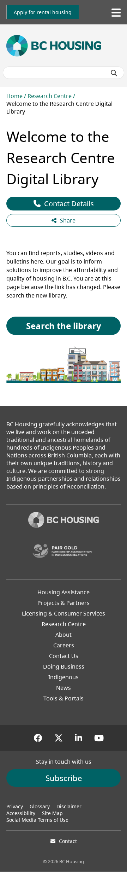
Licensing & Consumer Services (63, 613)
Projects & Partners (63, 603)
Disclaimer (68, 806)
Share (67, 220)
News (63, 688)
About (63, 635)
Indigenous (63, 677)
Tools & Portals (63, 698)
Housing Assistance (63, 592)
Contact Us (63, 656)
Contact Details (69, 203)
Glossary (40, 806)
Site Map (52, 813)
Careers (63, 645)
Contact (68, 841)
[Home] (63, 521)
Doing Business (63, 666)
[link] (42, 12)
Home (14, 96)
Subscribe (64, 778)
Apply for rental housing (43, 12)
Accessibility (20, 813)
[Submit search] (114, 73)
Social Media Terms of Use (37, 819)
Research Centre (50, 96)
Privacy (14, 806)
